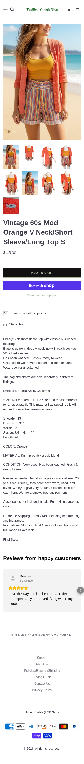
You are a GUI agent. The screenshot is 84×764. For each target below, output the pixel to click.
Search (42, 657)
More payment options (42, 295)
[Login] (69, 9)
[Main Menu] (5, 9)
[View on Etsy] (13, 578)
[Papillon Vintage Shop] (42, 9)
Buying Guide (42, 677)
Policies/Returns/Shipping (42, 670)
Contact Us (42, 683)
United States (40, 712)
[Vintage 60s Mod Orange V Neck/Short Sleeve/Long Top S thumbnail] (11, 157)
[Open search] (12, 9)
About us (42, 664)
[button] (3, 590)
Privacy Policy (42, 690)
